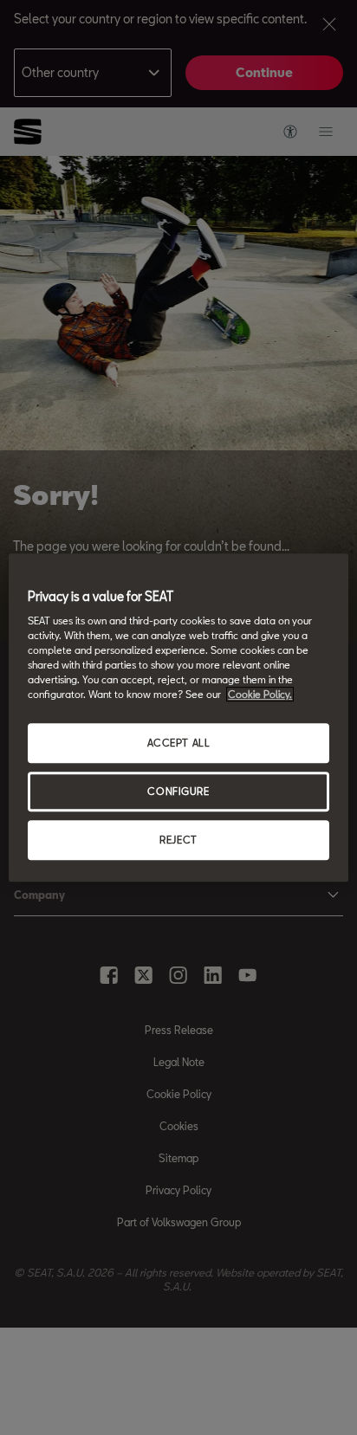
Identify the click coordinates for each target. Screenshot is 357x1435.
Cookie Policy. (260, 695)
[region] (178, 717)
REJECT (178, 839)
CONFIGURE (178, 792)
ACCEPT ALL (179, 743)
